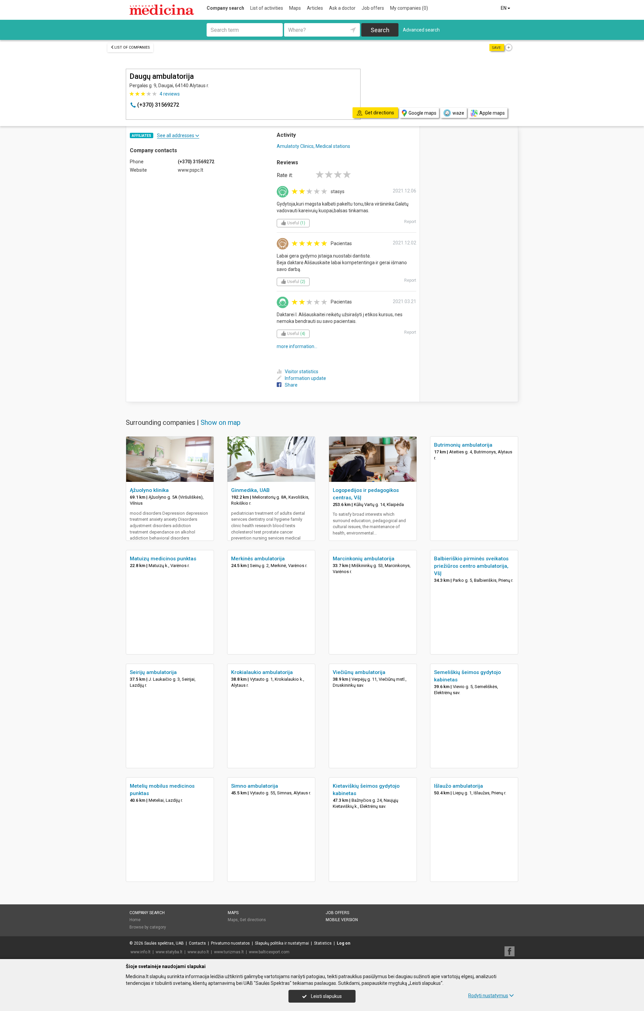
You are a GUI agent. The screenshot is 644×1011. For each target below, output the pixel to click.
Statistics (323, 943)
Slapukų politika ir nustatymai (282, 943)
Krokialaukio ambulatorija (262, 672)
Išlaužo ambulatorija (458, 786)
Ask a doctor (342, 8)
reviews (170, 94)
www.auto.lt (198, 952)
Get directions (253, 919)
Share (291, 385)
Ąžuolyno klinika (149, 490)
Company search (225, 8)
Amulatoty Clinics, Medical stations (313, 146)
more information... (297, 346)
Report (410, 221)
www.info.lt (140, 952)
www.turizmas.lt (229, 952)
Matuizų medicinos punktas (163, 559)
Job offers (373, 8)
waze (458, 113)
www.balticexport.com (269, 952)
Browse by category (147, 927)
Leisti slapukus (326, 996)
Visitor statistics (301, 371)
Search (380, 30)
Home (135, 919)
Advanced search (421, 30)
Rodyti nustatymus (488, 995)
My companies (409, 8)
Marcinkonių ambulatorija (363, 559)
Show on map (220, 422)
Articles (315, 8)
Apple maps (492, 113)
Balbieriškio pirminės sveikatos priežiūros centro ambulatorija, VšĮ (471, 566)
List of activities (266, 8)
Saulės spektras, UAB (164, 943)
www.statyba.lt (169, 952)
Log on (343, 943)
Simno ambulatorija (254, 786)
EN (504, 8)
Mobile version (342, 919)
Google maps (422, 113)
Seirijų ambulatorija (153, 672)
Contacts (197, 943)
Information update (305, 378)
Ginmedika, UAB (250, 490)
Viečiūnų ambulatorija (359, 672)
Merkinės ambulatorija (258, 559)
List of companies (132, 47)
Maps (295, 8)
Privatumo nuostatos (230, 943)
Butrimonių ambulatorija (463, 445)
